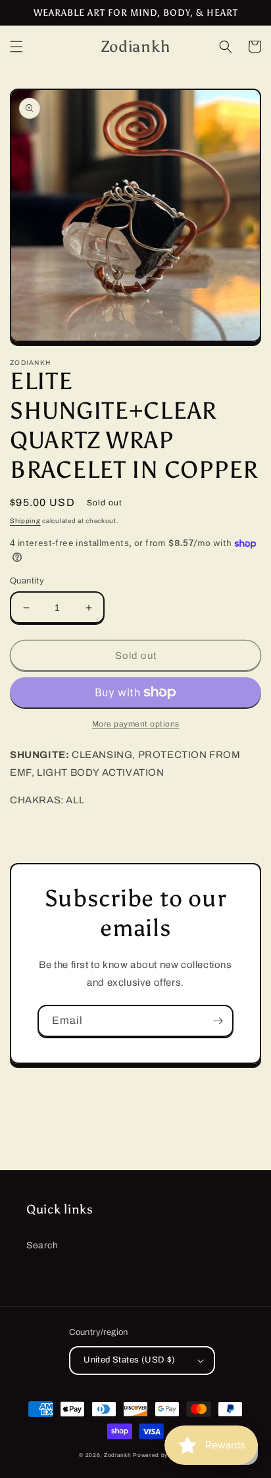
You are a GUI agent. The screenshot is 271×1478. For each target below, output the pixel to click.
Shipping (25, 520)
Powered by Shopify (162, 1455)
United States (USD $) (129, 1359)
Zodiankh (118, 1455)
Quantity (27, 580)
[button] (16, 46)
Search (42, 1245)
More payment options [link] (136, 723)
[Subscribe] (217, 1021)
